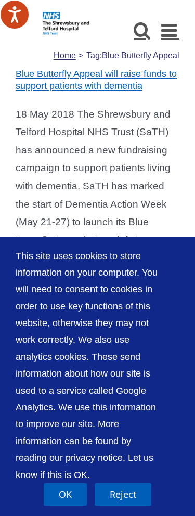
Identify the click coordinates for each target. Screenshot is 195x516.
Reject (123, 494)
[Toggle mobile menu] (170, 30)
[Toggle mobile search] (142, 30)
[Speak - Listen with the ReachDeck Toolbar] (15, 15)
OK (65, 494)
